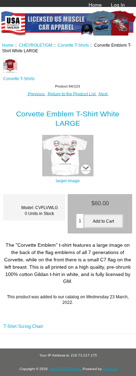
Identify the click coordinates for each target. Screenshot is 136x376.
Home (95, 5)
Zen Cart (110, 369)
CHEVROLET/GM (35, 45)
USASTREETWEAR (65, 369)
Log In (118, 5)
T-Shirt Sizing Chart (23, 326)
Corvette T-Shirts (73, 45)
